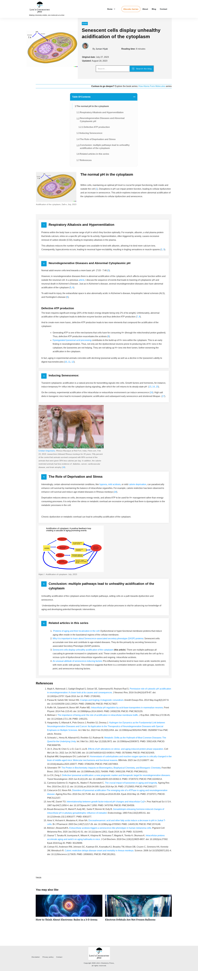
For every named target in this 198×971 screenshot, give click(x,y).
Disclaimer (36, 957)
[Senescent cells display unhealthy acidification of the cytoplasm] (52, 48)
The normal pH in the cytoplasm (92, 106)
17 (163, 396)
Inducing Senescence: (91, 133)
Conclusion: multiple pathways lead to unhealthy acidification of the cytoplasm (105, 146)
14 (153, 387)
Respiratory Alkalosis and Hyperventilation (102, 112)
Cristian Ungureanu (47, 451)
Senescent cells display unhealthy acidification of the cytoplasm (83, 650)
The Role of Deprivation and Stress (98, 139)
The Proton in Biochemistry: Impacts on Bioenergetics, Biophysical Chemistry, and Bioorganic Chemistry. (111, 768)
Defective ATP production (97, 127)
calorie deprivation (137, 484)
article (81, 280)
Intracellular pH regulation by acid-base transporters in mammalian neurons (127, 707)
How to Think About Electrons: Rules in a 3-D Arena (69, 909)
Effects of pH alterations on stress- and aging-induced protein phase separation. (126, 749)
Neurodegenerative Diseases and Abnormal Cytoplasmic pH (102, 119)
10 (66, 362)
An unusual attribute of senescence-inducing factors (77, 661)
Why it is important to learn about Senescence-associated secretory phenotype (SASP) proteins (98, 638)
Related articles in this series (94, 154)
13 (150, 387)
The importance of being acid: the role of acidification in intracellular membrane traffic (98, 715)
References (86, 160)
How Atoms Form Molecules (152, 86)
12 (73, 362)
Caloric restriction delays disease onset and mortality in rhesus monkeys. (99, 850)
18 (63, 467)
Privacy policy (48, 957)
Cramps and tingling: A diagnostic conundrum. (102, 700)
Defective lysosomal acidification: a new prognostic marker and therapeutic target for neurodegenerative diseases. (116, 775)
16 (151, 392)
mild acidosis (114, 484)
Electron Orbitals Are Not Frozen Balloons (138, 909)
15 (157, 387)
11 (69, 362)
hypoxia (103, 484)
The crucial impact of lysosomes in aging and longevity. (131, 783)
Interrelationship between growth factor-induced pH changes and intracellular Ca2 (105, 801)
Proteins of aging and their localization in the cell (76, 631)
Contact (59, 957)
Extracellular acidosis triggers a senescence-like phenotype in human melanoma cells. (110, 828)
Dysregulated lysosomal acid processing (72, 340)
